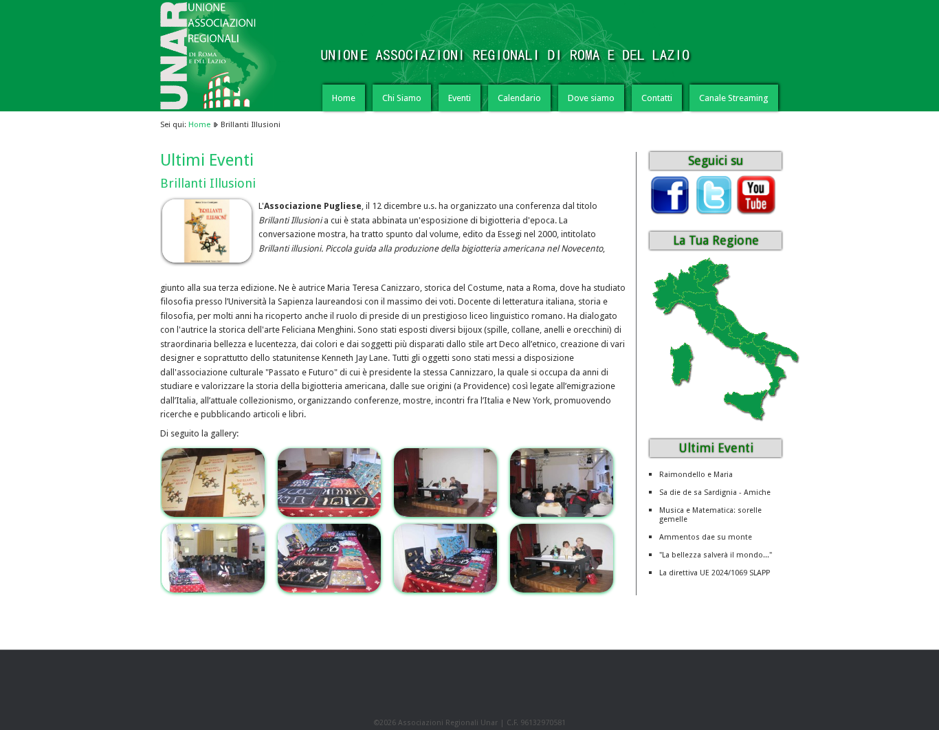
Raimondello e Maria (696, 474)
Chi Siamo (401, 98)
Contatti (656, 98)
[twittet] (713, 212)
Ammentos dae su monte (705, 537)
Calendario (519, 98)
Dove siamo (591, 98)
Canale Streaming (734, 98)
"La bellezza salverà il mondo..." (715, 555)
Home (343, 98)
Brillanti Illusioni (208, 183)
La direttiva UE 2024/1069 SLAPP (714, 572)
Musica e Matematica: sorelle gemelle (710, 515)
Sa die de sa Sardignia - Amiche (715, 492)
